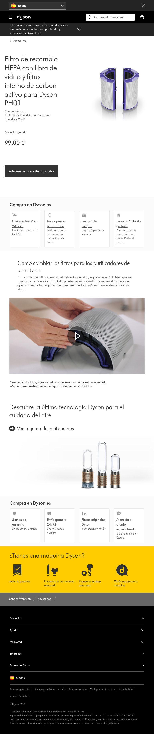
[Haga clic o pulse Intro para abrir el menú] (10, 17)
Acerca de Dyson (20, 665)
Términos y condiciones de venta (49, 689)
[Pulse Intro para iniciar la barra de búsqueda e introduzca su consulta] (110, 17)
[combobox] (37, 6)
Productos (16, 618)
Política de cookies (78, 689)
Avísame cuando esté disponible (31, 171)
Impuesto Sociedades (20, 695)
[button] (77, 336)
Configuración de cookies (102, 689)
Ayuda (13, 630)
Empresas (16, 653)
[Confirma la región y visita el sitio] (143, 5)
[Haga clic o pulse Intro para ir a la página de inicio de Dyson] (24, 19)
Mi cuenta (16, 642)
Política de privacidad (20, 689)
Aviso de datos (126, 689)
